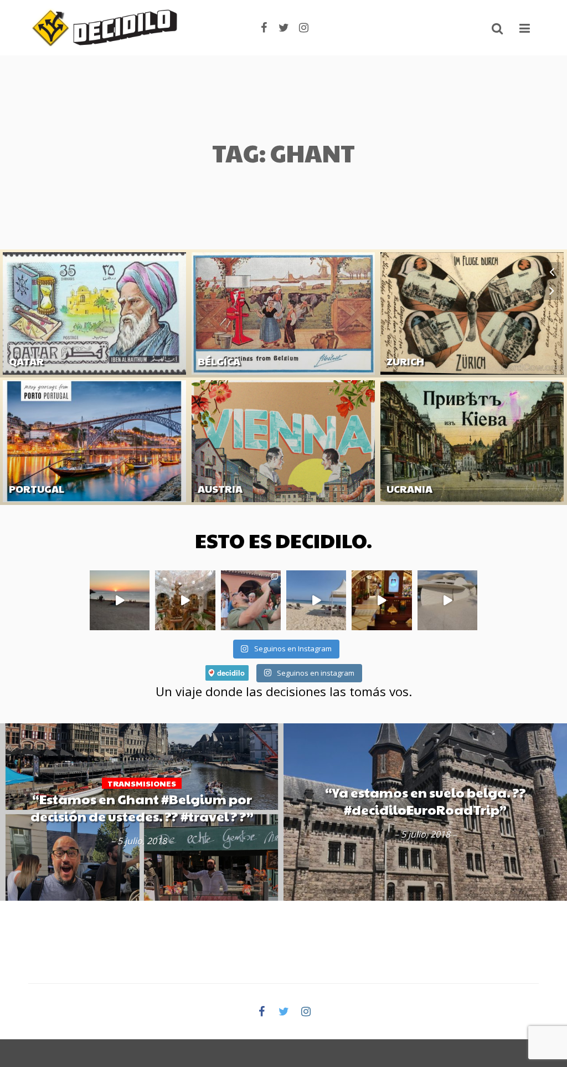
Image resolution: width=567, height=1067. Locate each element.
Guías (19, 379)
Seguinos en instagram (314, 673)
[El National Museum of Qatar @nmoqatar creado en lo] (447, 600)
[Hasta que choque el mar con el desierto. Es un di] (316, 600)
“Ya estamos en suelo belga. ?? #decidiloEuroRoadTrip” (425, 800)
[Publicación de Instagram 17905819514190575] (381, 600)
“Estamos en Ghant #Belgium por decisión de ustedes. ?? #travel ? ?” (142, 807)
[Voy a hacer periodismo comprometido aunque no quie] (251, 600)
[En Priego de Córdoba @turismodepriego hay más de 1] (185, 600)
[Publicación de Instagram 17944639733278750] (120, 600)
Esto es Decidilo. (283, 540)
